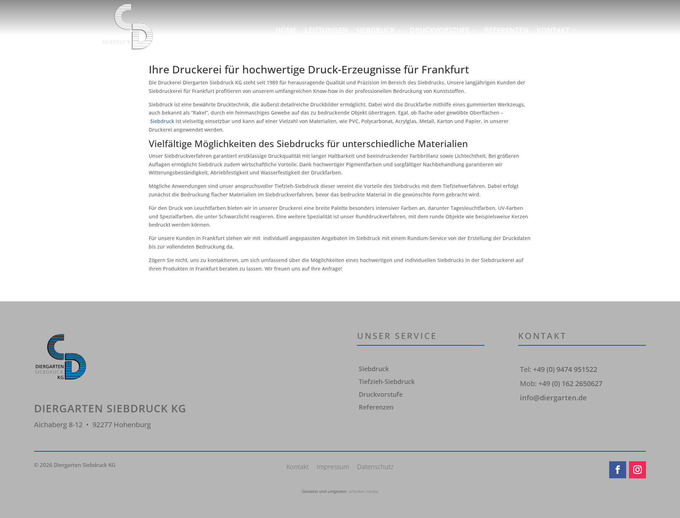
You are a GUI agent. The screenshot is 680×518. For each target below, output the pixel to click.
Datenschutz (375, 467)
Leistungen (326, 30)
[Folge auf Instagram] (637, 469)
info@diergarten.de (553, 397)
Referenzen (506, 30)
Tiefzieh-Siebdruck (387, 381)
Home (286, 30)
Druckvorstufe (440, 30)
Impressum (333, 467)
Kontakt (553, 30)
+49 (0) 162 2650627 (570, 383)
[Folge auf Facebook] (617, 469)
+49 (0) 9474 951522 (565, 369)
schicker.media (363, 491)
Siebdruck (375, 30)
